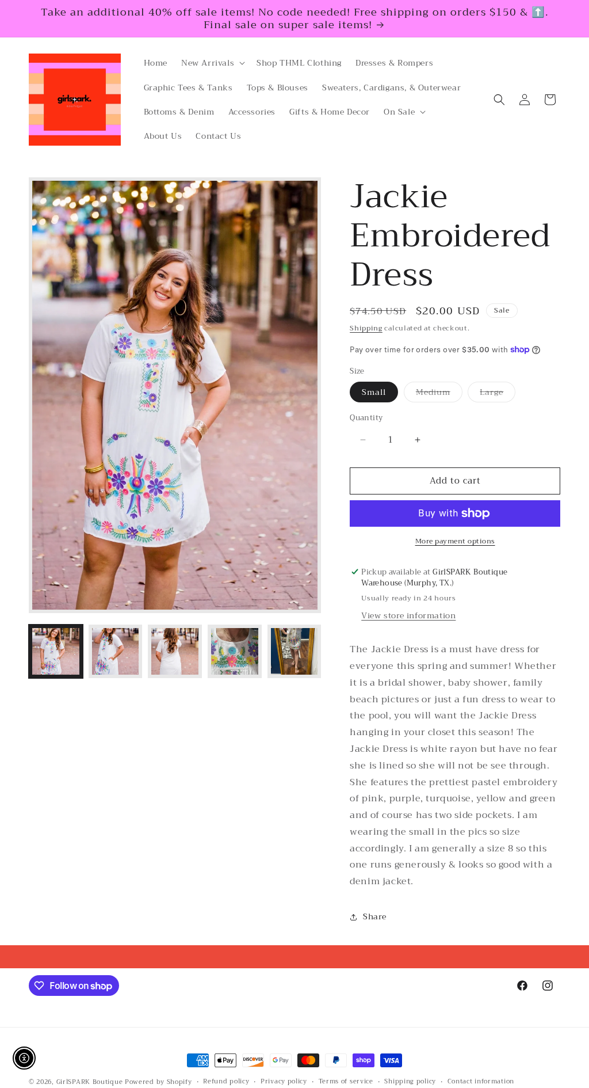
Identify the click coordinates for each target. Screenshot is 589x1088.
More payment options (455, 541)
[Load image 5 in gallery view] (294, 652)
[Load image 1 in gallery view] (56, 652)
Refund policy (226, 1081)
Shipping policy (410, 1081)
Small (374, 392)
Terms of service (346, 1081)
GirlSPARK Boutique (89, 1081)
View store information (408, 615)
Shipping (366, 328)
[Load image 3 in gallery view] (175, 652)
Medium (439, 393)
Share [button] (374, 916)
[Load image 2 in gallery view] (116, 652)
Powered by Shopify (158, 1081)
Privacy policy (284, 1081)
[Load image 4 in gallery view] (235, 652)
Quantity (366, 418)
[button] (212, 63)
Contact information (481, 1081)
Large (497, 393)
